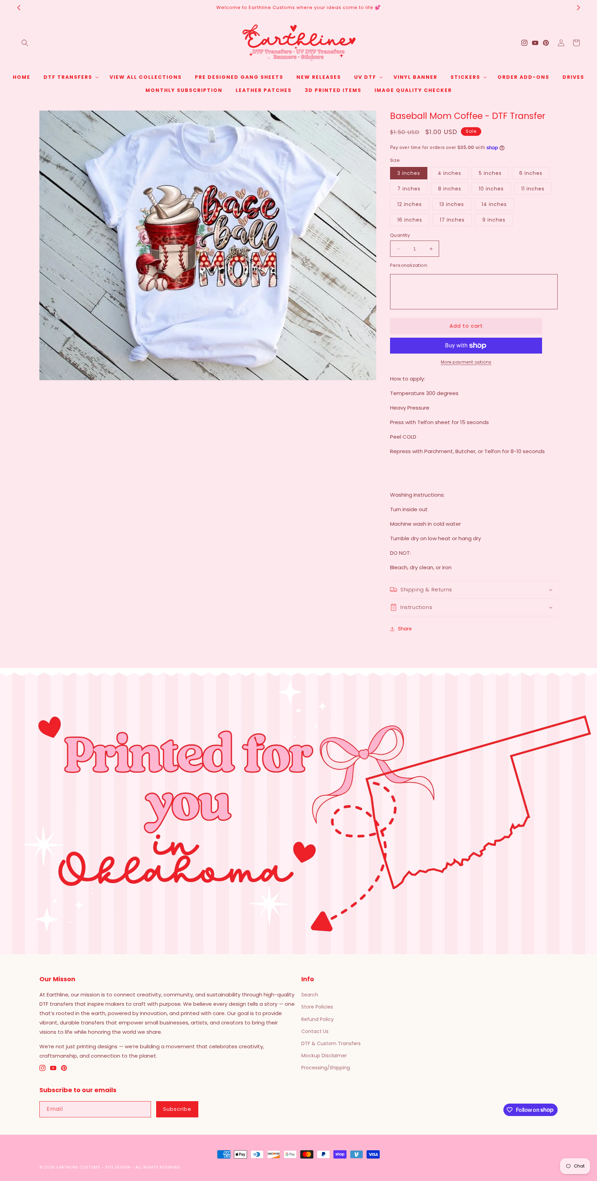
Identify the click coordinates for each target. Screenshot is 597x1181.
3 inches (408, 173)
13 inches (451, 204)
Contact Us (315, 1031)
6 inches (530, 173)
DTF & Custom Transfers (331, 1043)
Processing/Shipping (325, 1067)
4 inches (449, 173)
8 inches (449, 188)
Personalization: (409, 265)
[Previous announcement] (18, 7)
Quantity (400, 235)
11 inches (532, 188)
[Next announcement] (578, 7)
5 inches (490, 173)
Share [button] (405, 628)
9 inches (493, 219)
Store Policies (317, 1006)
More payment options (466, 362)
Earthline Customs (79, 1167)
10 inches (491, 188)
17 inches (452, 219)
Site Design (118, 1167)
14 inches (494, 204)
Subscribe (177, 1109)
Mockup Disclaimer (324, 1055)
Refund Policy (317, 1019)
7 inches (408, 188)
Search (309, 994)
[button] (24, 42)
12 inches (409, 204)
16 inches (409, 219)
